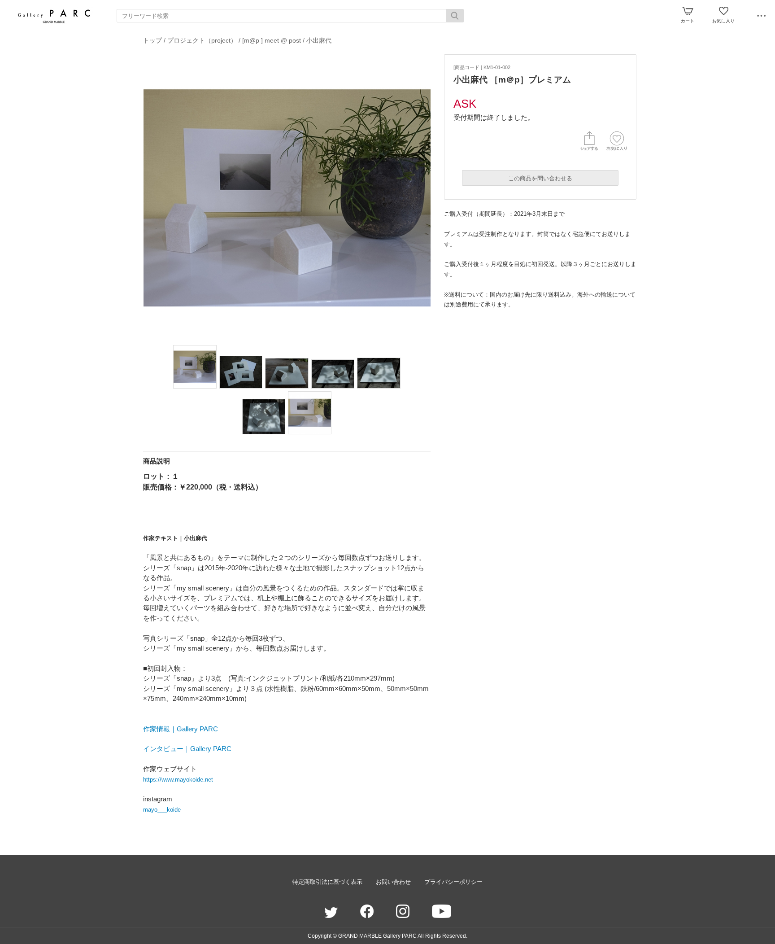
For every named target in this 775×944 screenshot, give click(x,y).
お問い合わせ (393, 881)
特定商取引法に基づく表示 (327, 881)
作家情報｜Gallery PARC (180, 729)
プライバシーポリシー (453, 881)
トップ (152, 40)
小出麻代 (318, 40)
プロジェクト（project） (202, 40)
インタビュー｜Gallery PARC (187, 748)
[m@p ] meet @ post (272, 40)
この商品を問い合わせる (540, 178)
